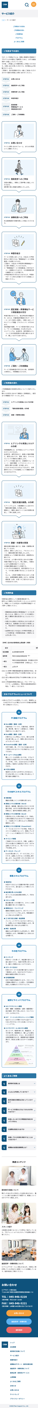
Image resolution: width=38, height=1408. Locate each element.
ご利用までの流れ (19, 26)
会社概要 (13, 1347)
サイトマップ (14, 1394)
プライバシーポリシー (17, 1399)
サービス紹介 (14, 1355)
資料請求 (19, 1330)
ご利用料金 (19, 34)
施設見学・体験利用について (19, 1368)
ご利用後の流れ (19, 30)
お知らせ (13, 1386)
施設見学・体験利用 (19, 1321)
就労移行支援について (17, 1351)
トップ (12, 1343)
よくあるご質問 (19, 41)
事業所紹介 (14, 1360)
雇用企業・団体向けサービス (19, 1373)
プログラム (19, 38)
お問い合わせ (19, 1313)
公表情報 (13, 1377)
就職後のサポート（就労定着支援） (22, 1364)
